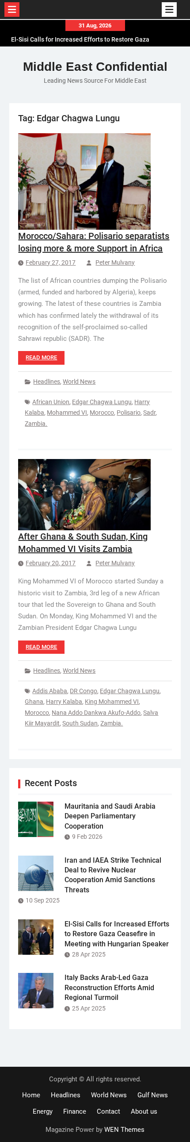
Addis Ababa (49, 690)
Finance (74, 1111)
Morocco (102, 412)
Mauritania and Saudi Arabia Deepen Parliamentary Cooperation (110, 816)
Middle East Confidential (95, 66)
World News (79, 381)
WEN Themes (124, 1130)
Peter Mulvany (115, 262)
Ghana (34, 701)
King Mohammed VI (112, 701)
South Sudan (80, 723)
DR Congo (83, 690)
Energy (43, 1111)
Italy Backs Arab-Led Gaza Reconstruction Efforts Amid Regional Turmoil (109, 987)
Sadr (149, 412)
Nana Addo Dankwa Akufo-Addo (96, 712)
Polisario (129, 412)
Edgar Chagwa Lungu (102, 401)
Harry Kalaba (64, 701)
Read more (41, 357)
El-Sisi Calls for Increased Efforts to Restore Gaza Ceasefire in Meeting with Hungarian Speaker (80, 39)
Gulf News (152, 1095)
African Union (50, 401)
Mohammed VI (67, 412)
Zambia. (36, 423)
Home (31, 1095)
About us (144, 1111)
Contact (108, 1111)
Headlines (46, 381)
